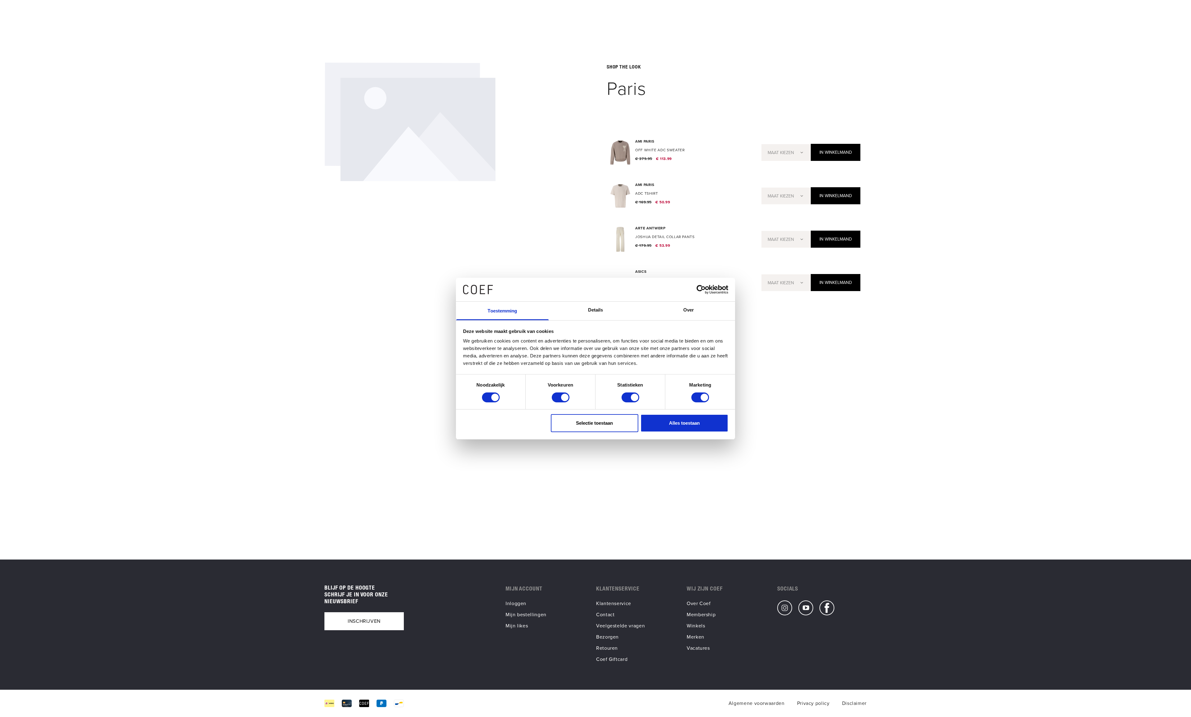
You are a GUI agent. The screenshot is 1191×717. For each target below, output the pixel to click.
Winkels (696, 625)
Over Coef (699, 603)
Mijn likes (517, 625)
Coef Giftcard (611, 659)
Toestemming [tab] (502, 310)
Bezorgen (607, 636)
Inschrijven (364, 621)
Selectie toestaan (594, 423)
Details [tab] (595, 309)
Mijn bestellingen (526, 614)
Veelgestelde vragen (620, 625)
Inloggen (516, 603)
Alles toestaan (684, 423)
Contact (605, 614)
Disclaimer (854, 703)
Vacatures (698, 648)
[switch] (560, 397)
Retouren (607, 648)
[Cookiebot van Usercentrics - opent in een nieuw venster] (701, 289)
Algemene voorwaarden (757, 703)
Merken (695, 636)
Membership (701, 614)
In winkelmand (835, 152)
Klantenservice (613, 603)
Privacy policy (813, 703)
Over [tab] (688, 309)
